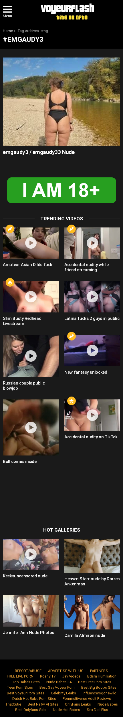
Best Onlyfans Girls (30, 710)
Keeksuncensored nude (25, 576)
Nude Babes (108, 704)
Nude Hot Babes (66, 710)
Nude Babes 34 (59, 682)
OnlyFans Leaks (78, 704)
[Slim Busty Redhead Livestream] (31, 296)
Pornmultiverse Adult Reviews (87, 698)
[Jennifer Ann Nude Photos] (31, 611)
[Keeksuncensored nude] (31, 554)
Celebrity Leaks (63, 693)
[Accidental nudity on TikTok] (92, 415)
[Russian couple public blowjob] (31, 356)
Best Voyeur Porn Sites (25, 693)
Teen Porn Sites (20, 687)
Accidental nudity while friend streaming (86, 267)
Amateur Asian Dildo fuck (27, 264)
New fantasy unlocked (85, 372)
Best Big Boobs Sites (98, 687)
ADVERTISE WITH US (66, 671)
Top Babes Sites (26, 682)
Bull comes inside (20, 461)
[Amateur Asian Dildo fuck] (31, 243)
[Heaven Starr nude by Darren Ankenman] (92, 556)
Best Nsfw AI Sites (43, 704)
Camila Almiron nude (84, 635)
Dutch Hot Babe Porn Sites (34, 698)
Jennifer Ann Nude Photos (28, 632)
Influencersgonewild (99, 693)
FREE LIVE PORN (20, 676)
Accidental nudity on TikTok (91, 436)
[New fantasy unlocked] (92, 350)
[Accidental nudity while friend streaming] (92, 243)
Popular (71, 401)
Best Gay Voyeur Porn (57, 687)
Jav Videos (71, 676)
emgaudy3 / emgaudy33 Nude (38, 152)
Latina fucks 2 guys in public (91, 318)
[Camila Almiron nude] (92, 612)
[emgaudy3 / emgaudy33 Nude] (61, 102)
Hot (10, 282)
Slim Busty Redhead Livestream (22, 321)
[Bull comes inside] (31, 427)
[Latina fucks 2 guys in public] (92, 296)
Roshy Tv (47, 676)
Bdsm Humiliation (101, 676)
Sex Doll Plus (97, 710)
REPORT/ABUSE (28, 671)
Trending (10, 229)
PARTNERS (99, 671)
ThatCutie (13, 704)
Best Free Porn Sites (94, 682)
